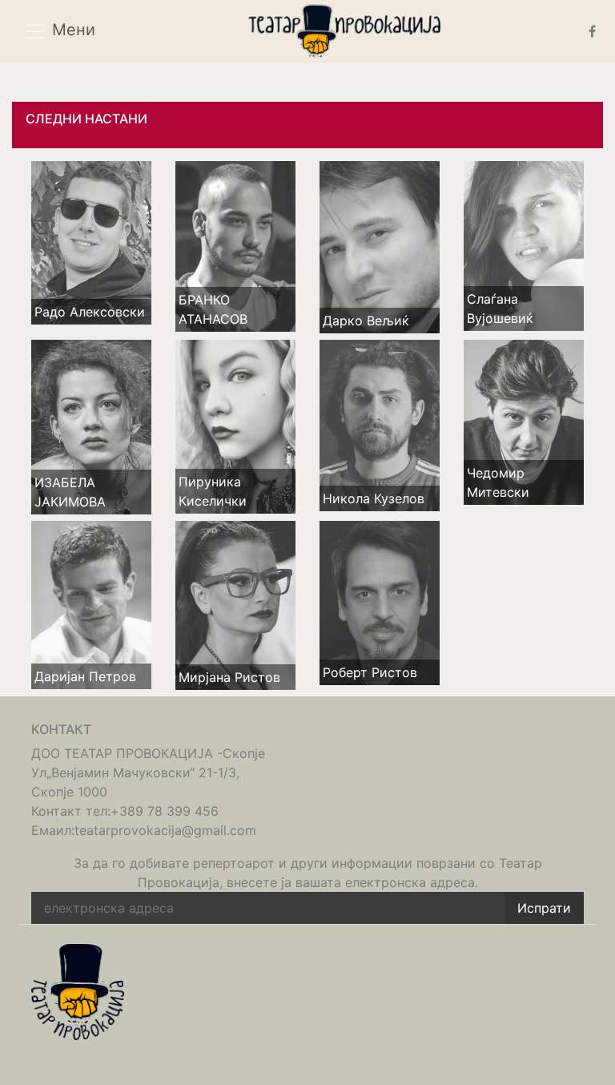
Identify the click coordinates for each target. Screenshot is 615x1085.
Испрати (544, 908)
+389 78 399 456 (165, 811)
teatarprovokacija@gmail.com (165, 830)
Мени (71, 30)
